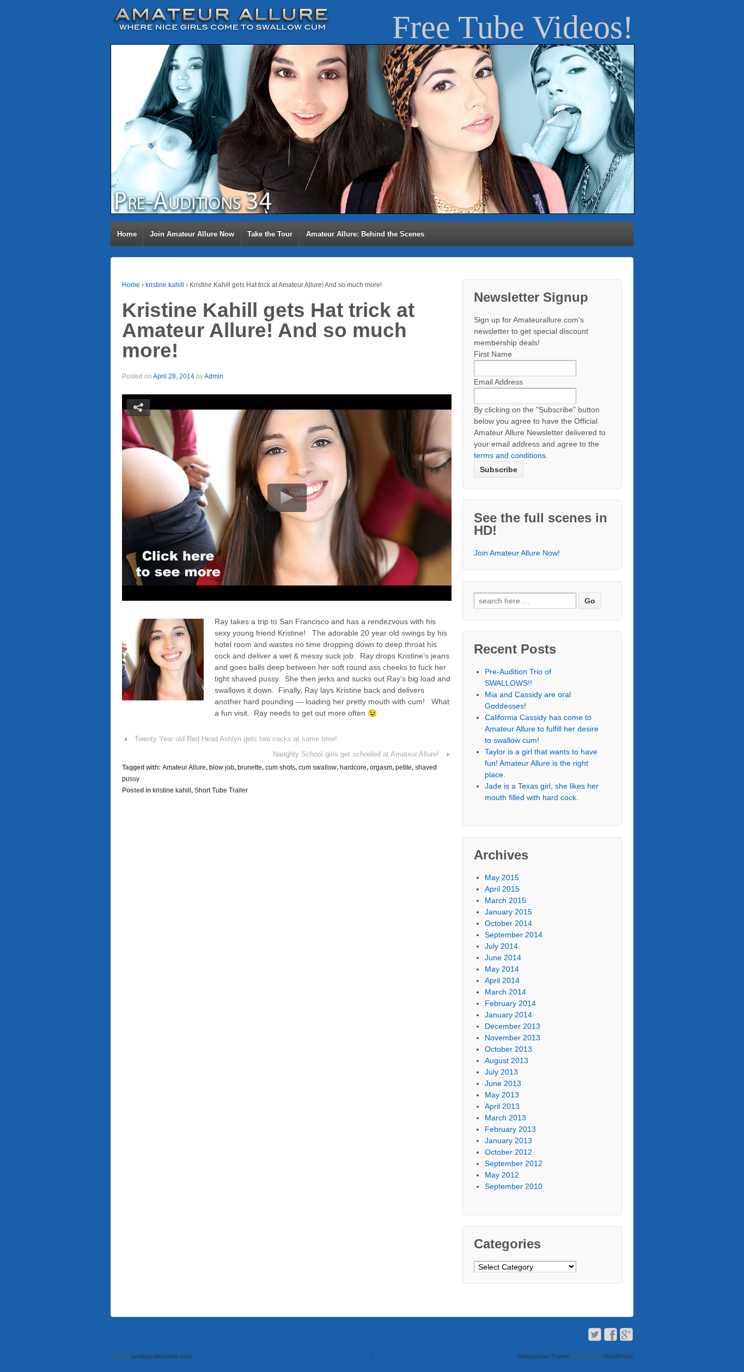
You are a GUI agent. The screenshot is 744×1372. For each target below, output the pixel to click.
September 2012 (513, 1163)
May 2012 (502, 1174)
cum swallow (317, 767)
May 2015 (502, 877)
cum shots (280, 767)
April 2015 (502, 889)
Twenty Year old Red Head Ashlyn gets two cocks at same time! (236, 739)
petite (403, 767)
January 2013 (508, 1140)
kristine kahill (164, 285)
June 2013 (503, 1083)
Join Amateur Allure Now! (517, 552)
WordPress (618, 1356)
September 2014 (513, 934)
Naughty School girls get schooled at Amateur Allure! (356, 754)
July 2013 (501, 1072)
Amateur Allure (184, 767)
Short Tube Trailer (221, 790)
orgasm (381, 767)
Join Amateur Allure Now (192, 234)
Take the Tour (269, 234)
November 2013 (512, 1037)
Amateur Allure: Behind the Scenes (365, 234)
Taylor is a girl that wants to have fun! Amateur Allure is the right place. (541, 763)
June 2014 (503, 957)
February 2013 (510, 1129)
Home (127, 234)
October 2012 (508, 1152)
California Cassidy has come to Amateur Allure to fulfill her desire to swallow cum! (542, 729)
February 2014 (510, 1003)
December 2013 (512, 1026)
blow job (221, 767)
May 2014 (502, 969)
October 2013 (508, 1049)
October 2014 (508, 923)
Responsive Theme (543, 1356)
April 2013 (502, 1106)
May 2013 (502, 1094)
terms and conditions (510, 455)
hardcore (353, 767)
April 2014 (502, 980)
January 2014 (508, 1014)
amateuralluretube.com (161, 1356)
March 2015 (505, 900)
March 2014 (505, 991)
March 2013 (505, 1117)
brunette (249, 767)
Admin (213, 376)
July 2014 (501, 946)
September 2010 (513, 1186)
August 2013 (506, 1060)
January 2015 (508, 911)
